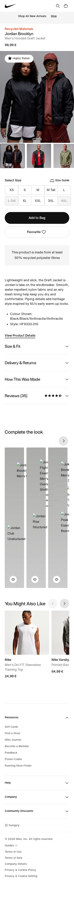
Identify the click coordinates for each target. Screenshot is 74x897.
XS (11, 190)
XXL (38, 200)
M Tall (51, 190)
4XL (64, 200)
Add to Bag (37, 217)
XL (25, 200)
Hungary (14, 825)
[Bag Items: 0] (65, 5)
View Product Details (20, 335)
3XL (51, 200)
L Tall (12, 200)
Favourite (34, 232)
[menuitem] (12, 845)
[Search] (57, 5)
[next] (63, 441)
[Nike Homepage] (10, 6)
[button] (11, 582)
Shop (54, 16)
